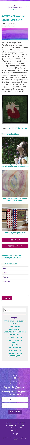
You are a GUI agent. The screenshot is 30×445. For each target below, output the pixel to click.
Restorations (14, 348)
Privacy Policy (22, 438)
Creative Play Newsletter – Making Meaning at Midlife (15, 233)
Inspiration (14, 329)
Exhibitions (19, 423)
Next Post (15, 240)
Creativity (15, 324)
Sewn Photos (14, 350)
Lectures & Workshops (15, 332)
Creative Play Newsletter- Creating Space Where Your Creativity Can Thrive (15, 165)
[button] (27, 6)
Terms (15, 438)
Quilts (15, 345)
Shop (22, 425)
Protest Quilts (14, 337)
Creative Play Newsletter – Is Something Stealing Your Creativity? (15, 199)
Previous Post (15, 246)
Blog (10, 428)
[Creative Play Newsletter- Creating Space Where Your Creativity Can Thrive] (15, 163)
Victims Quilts (15, 356)
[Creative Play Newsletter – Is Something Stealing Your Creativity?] (15, 197)
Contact (15, 430)
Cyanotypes (14, 326)
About (8, 423)
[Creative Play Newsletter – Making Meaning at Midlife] (15, 230)
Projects (14, 335)
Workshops (11, 425)
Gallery (19, 428)
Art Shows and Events (15, 321)
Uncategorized (8, 26)
